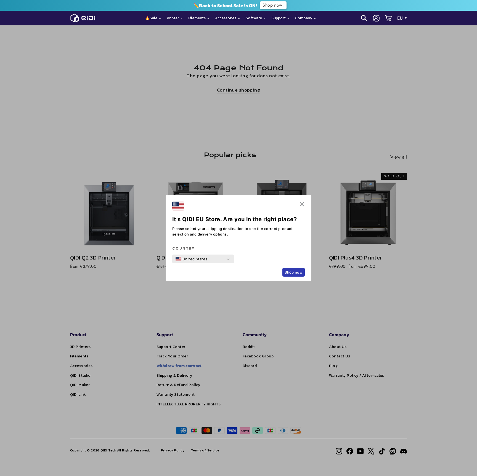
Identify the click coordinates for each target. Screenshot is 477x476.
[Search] (364, 18)
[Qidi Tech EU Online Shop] (85, 18)
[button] (302, 205)
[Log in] (376, 18)
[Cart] (388, 18)
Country (183, 248)
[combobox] (192, 259)
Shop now (294, 272)
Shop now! (200, 5)
